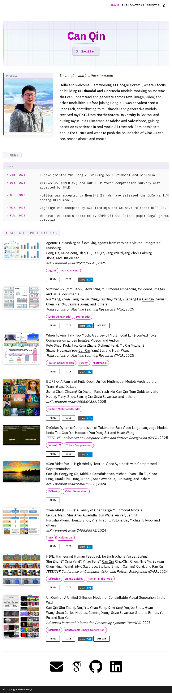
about (116, 5)
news (14, 155)
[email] (56, 666)
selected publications (33, 233)
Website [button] (101, 325)
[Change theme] (163, 5)
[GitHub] (95, 666)
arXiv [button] (53, 279)
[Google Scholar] (76, 666)
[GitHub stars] (85, 279)
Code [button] (68, 279)
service (153, 5)
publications (133, 5)
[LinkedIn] (116, 666)
